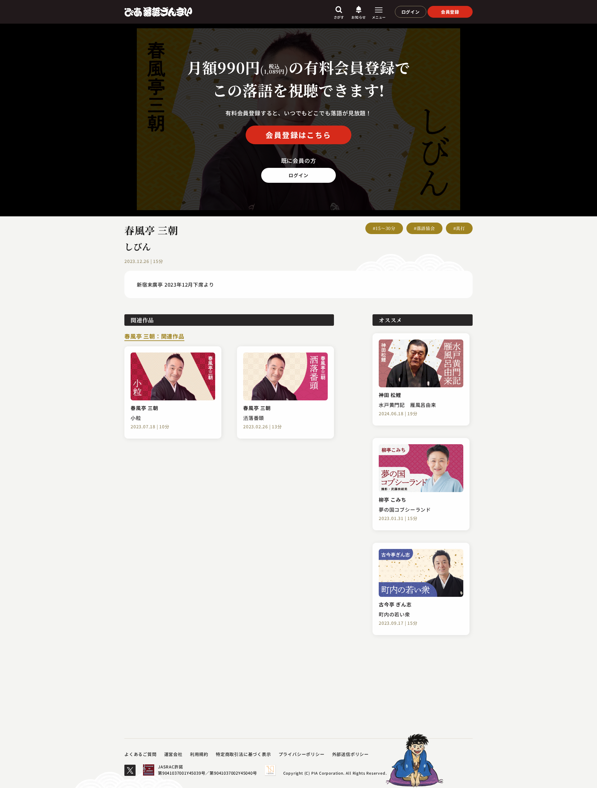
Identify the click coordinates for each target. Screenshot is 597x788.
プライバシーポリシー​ (302, 754)
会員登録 (450, 12)
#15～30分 (384, 228)
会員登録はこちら (298, 134)
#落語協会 (424, 228)
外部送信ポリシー (350, 754)
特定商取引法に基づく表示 (243, 754)
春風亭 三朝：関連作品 (154, 336)
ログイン (410, 12)
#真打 (459, 228)
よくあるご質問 (140, 754)
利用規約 (199, 754)
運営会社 (173, 754)
